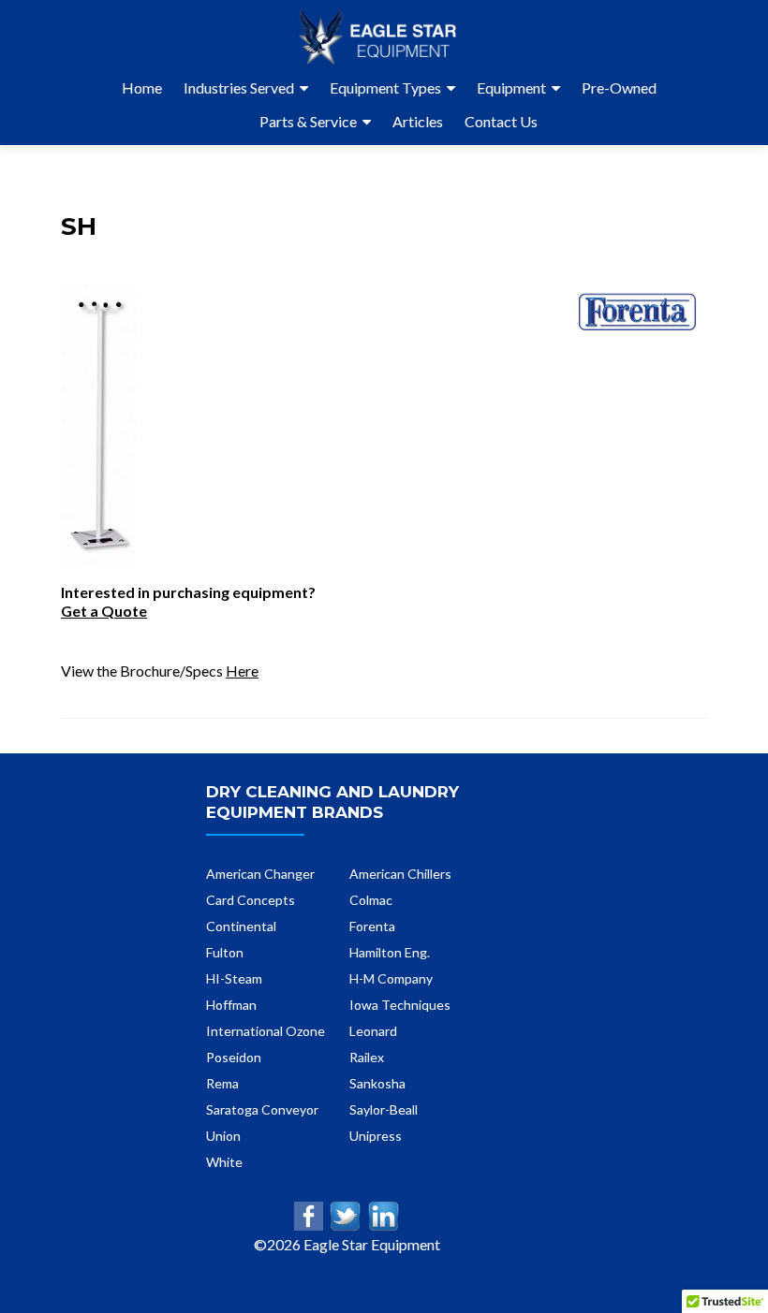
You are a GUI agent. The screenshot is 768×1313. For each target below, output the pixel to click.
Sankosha (377, 1083)
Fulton (225, 952)
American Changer (260, 874)
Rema (222, 1083)
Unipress (375, 1136)
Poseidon (233, 1057)
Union (223, 1136)
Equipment (511, 87)
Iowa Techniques (399, 1005)
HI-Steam (234, 978)
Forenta (372, 926)
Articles (417, 121)
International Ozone (265, 1031)
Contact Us (501, 121)
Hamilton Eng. (389, 952)
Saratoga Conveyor (262, 1109)
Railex (366, 1057)
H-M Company (391, 978)
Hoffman (231, 1005)
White (224, 1162)
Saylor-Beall (383, 1109)
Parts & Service (308, 121)
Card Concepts (250, 900)
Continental (241, 926)
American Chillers (400, 874)
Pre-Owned (619, 87)
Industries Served (239, 87)
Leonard (373, 1031)
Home (142, 87)
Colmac (370, 900)
